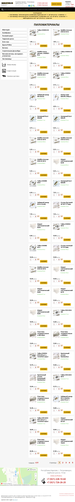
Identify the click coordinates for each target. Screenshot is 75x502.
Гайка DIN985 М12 (42, 246)
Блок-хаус (5, 42)
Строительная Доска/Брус (11, 51)
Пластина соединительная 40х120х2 (43, 398)
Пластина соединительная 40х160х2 (43, 441)
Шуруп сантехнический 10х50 (67, 441)
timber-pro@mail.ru (56, 475)
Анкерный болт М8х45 (66, 117)
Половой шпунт (7, 36)
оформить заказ (69, 6)
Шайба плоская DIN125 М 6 (66, 31)
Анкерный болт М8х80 (66, 182)
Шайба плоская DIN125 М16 (42, 268)
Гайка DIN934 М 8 (66, 52)
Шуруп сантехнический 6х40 (67, 161)
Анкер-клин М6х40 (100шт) (66, 95)
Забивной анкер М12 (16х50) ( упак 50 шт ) (66, 398)
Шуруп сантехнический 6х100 (67, 268)
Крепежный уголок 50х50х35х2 (65, 355)
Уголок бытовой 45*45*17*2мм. (67, 203)
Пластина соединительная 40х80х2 (66, 333)
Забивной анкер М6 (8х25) (43, 95)
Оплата (43, 9)
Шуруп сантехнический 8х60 (43, 312)
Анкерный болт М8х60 (42, 117)
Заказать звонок (56, 4)
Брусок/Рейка (7, 45)
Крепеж (19, 9)
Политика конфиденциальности (66, 493)
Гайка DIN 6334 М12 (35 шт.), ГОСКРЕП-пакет (43, 419)
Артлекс (15, 499)
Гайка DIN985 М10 (42, 182)
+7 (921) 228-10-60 (42, 3)
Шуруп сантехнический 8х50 (43, 225)
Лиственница (6, 59)
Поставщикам (49, 9)
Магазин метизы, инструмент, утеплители (12, 55)
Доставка (38, 9)
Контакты (57, 9)
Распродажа (24, 9)
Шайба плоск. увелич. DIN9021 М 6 (43, 53)
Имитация (6, 30)
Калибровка (6, 33)
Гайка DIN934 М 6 (43, 31)
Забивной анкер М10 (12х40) (43, 203)
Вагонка (5, 48)
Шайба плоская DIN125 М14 (42, 160)
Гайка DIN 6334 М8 (66, 311)
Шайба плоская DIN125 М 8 (42, 74)
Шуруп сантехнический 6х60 (43, 290)
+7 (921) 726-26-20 (42, 5)
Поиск (5, 9)
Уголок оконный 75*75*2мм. (66, 246)
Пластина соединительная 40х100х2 (43, 333)
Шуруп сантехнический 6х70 (67, 290)
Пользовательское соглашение (66, 495)
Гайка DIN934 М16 (65, 225)
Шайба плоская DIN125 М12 (66, 138)
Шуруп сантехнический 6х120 (67, 419)
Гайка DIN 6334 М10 (66, 376)
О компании (31, 9)
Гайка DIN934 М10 (65, 74)
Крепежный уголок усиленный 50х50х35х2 (41, 377)
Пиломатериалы (12, 9)
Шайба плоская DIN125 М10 (42, 138)
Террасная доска (8, 39)
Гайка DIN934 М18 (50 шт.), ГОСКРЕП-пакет (43, 355)
